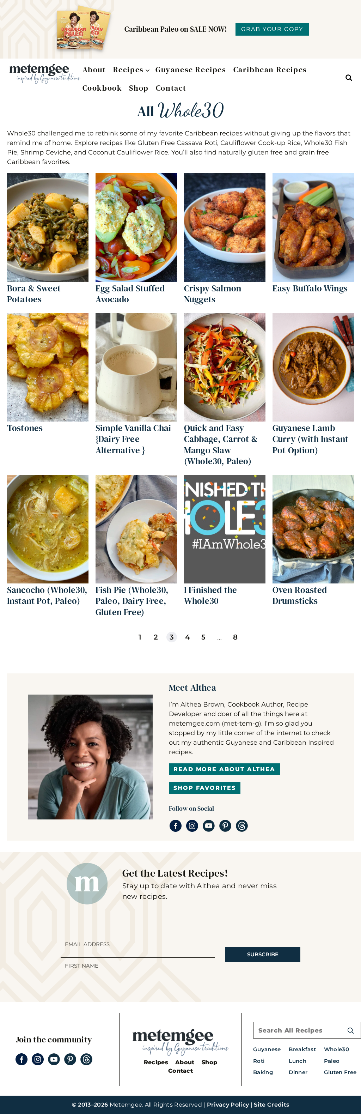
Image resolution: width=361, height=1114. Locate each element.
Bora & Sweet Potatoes (34, 293)
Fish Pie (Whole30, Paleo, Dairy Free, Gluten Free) (132, 601)
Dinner (298, 1072)
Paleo (332, 1061)
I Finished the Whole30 (210, 595)
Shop (209, 1062)
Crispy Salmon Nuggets (212, 293)
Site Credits (271, 1104)
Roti (258, 1061)
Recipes (156, 1062)
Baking (263, 1072)
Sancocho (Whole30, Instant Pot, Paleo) (47, 595)
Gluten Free (340, 1072)
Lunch (297, 1061)
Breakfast (302, 1049)
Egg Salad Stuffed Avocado (130, 293)
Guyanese (267, 1049)
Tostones (25, 428)
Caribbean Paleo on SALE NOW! (175, 29)
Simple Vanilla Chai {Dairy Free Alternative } (133, 439)
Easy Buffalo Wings (310, 288)
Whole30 (336, 1049)
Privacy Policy (228, 1104)
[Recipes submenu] (146, 69)
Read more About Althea (224, 769)
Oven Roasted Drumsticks (300, 595)
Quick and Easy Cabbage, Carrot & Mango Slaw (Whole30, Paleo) (221, 444)
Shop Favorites (204, 788)
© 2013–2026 (90, 1104)
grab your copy (272, 29)
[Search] (350, 1030)
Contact (180, 1070)
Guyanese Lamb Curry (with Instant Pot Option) (310, 439)
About (185, 1062)
